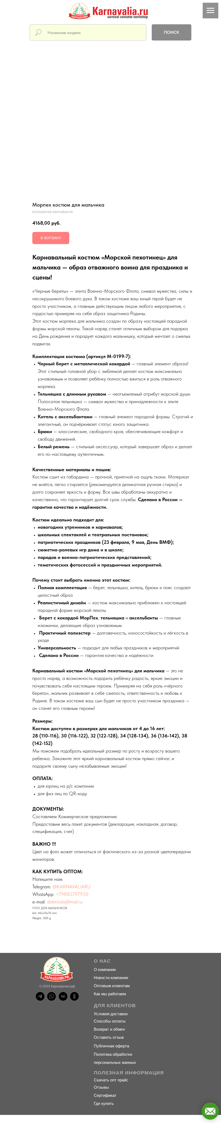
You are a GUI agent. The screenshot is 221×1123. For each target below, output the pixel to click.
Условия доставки (110, 1013)
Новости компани (110, 977)
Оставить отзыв (109, 1037)
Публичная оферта (111, 1046)
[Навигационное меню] (210, 10)
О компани (103, 969)
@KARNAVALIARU (72, 886)
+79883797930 (72, 894)
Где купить (104, 1103)
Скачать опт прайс (111, 1080)
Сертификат (105, 1095)
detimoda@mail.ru (64, 902)
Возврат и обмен (109, 1029)
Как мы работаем (110, 994)
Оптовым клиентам (112, 985)
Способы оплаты (110, 1021)
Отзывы (101, 1087)
